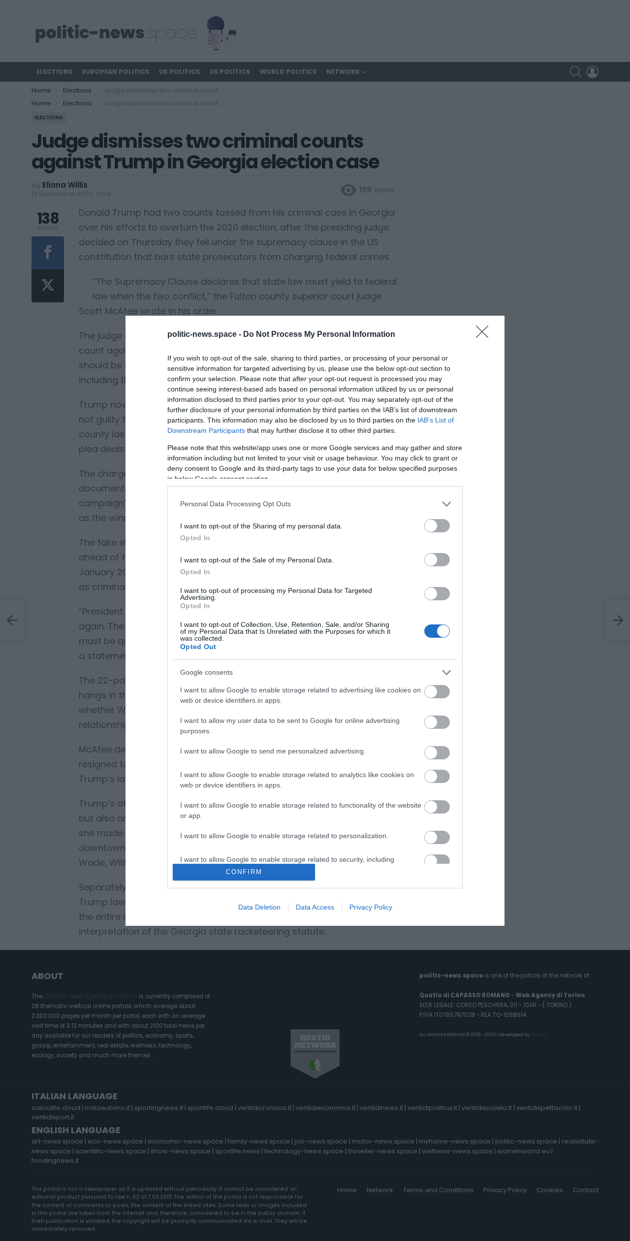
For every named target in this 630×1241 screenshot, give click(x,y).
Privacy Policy (370, 907)
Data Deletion (259, 907)
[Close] (485, 335)
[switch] (437, 525)
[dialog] (315, 621)
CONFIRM (244, 872)
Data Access (315, 907)
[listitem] (315, 504)
